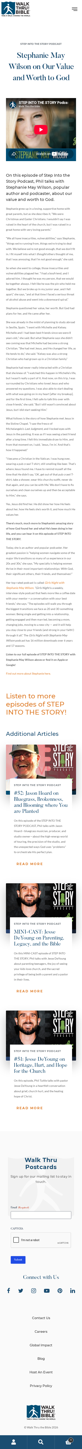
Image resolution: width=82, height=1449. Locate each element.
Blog (41, 1359)
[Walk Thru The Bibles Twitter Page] (20, 1291)
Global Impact (41, 1345)
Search (41, 1442)
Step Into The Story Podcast (41, 43)
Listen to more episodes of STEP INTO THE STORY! (36, 704)
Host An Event (41, 1372)
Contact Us (41, 1318)
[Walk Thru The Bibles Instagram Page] (33, 1291)
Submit (18, 1259)
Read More (30, 864)
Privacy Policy (41, 1386)
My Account (13, 1442)
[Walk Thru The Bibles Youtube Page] (47, 1291)
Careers (41, 1332)
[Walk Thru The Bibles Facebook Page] (8, 1291)
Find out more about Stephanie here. (28, 673)
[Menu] (74, 10)
